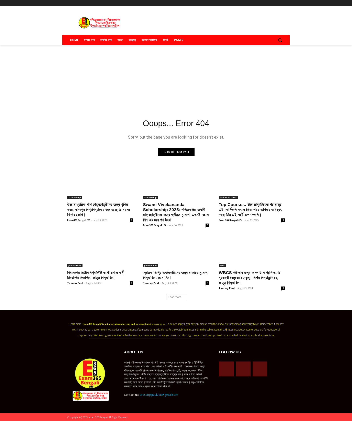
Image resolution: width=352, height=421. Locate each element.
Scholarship (74, 197)
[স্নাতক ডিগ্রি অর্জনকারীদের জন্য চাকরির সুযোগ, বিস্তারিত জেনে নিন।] (176, 250)
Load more (174, 297)
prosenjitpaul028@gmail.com (159, 395)
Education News (228, 197)
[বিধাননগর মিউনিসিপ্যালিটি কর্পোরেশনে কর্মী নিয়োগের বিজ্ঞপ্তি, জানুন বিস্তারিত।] (100, 250)
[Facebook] (265, 3)
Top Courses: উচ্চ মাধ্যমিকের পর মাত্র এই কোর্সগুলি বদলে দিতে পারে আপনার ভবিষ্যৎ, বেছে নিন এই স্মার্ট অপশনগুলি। (251, 209)
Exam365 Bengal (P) (78, 220)
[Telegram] (271, 3)
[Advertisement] (176, 77)
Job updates (74, 265)
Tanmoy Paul (75, 282)
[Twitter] (276, 3)
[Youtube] (282, 3)
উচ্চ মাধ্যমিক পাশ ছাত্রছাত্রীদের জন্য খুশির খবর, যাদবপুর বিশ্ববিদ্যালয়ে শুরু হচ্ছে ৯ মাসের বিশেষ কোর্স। (98, 209)
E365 (222, 265)
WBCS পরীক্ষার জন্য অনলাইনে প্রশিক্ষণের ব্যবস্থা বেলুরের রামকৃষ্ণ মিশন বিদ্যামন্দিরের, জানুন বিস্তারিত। (249, 277)
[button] (280, 40)
